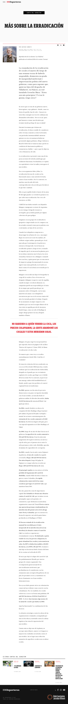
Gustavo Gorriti (27, 47)
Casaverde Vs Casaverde (38, 666)
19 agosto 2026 (17, 671)
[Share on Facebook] (57, 45)
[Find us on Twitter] (55, 690)
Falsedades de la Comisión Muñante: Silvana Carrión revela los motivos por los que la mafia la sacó (59, 672)
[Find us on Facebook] (58, 690)
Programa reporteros (37, 661)
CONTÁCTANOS (34, 689)
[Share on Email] (63, 45)
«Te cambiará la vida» (17, 666)
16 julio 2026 (59, 682)
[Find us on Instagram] (61, 690)
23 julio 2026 (38, 671)
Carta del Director (16, 661)
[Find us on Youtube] (64, 690)
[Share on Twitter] (60, 45)
